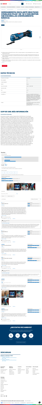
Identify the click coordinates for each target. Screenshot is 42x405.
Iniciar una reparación (21, 1)
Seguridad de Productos (30, 402)
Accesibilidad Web (23, 402)
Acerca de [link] (27, 368)
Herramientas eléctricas (10, 9)
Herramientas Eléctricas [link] (3, 367)
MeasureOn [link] (10, 370)
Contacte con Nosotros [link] (36, 373)
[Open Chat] (40, 403)
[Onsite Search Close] (20, 3)
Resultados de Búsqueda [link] (21, 369)
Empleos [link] (27, 373)
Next (40, 37)
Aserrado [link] (19, 373)
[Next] (22, 49)
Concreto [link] (2, 383)
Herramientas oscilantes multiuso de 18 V (22, 9)
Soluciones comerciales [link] (3, 378)
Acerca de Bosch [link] (28, 366)
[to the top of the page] (41, 400)
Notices (13, 402)
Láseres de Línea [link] (11, 374)
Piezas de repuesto (27, 1)
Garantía (32, 1)
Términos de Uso (17, 402)
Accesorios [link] (19, 366)
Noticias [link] (27, 369)
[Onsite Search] (22, 4)
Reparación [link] (34, 368)
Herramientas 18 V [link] (3, 370)
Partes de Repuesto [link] (35, 369)
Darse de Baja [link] (35, 374)
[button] (4, 66)
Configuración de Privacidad (7, 402)
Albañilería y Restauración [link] (4, 384)
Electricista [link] (2, 386)
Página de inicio (3, 9)
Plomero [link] (2, 389)
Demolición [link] (2, 385)
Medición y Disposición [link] (11, 367)
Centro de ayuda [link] (35, 366)
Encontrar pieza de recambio (21, 342)
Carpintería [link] (2, 382)
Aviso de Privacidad (27, 400)
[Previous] (19, 49)
